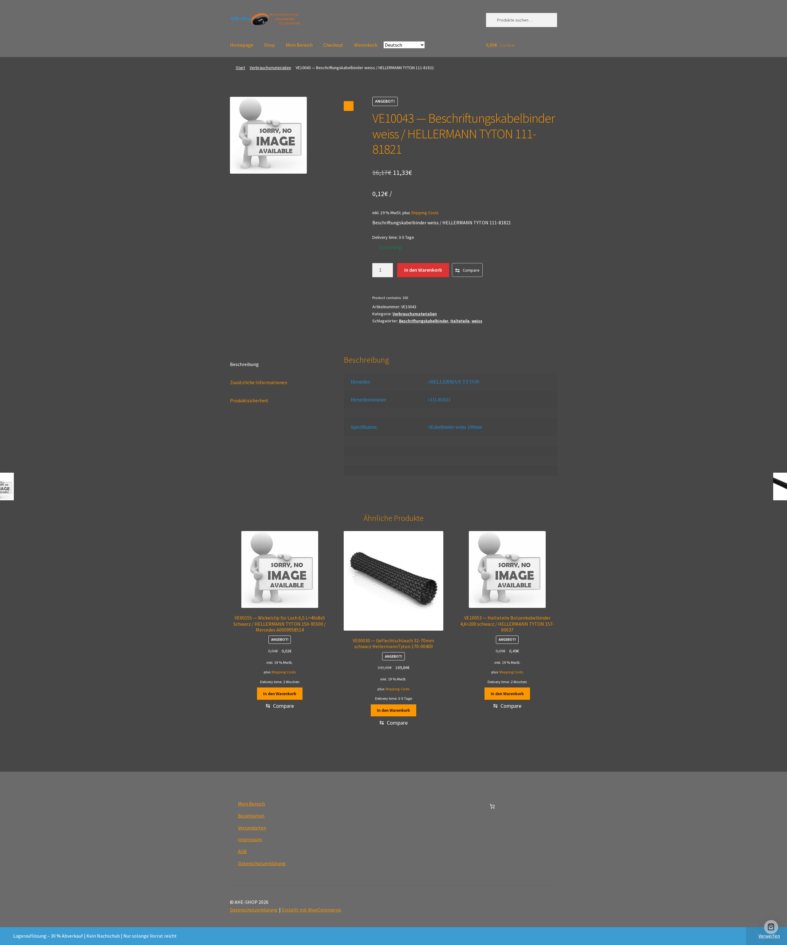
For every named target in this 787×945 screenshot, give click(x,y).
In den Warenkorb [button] (279, 693)
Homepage (241, 45)
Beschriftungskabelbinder (423, 321)
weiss (477, 321)
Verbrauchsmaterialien (270, 67)
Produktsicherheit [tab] (249, 400)
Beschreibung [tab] (244, 364)
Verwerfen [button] (769, 936)
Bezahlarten (251, 816)
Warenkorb (366, 45)
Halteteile (459, 321)
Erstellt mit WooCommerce (311, 910)
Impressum (250, 839)
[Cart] (771, 927)
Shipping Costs (425, 212)
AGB (242, 851)
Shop (269, 45)
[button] (349, 106)
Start (240, 67)
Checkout (333, 45)
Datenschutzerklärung (262, 863)
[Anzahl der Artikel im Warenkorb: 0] (492, 806)
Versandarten (252, 828)
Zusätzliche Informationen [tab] (258, 382)
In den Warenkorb (423, 270)
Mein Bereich (299, 45)
